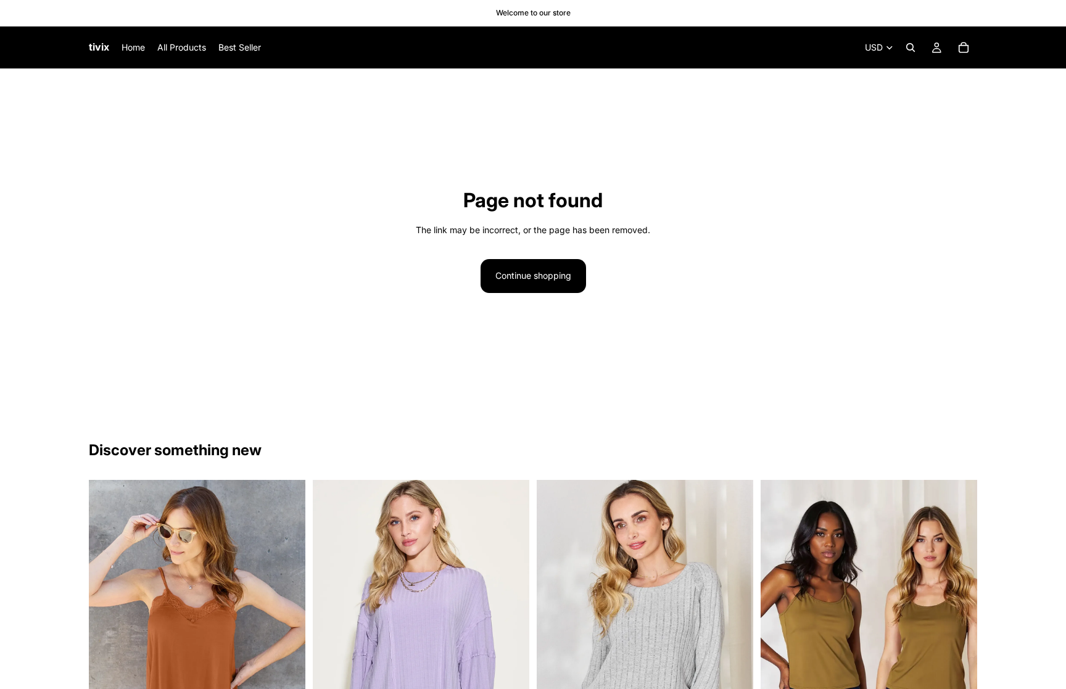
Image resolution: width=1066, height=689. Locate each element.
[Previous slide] (107, 642)
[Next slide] (286, 642)
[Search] (910, 47)
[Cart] (963, 47)
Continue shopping (533, 275)
